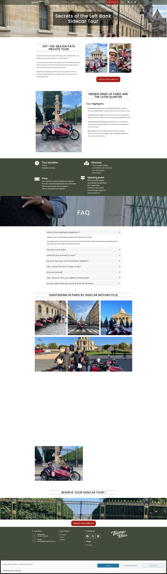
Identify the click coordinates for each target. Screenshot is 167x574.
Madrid (62, 539)
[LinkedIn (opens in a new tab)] (135, 2)
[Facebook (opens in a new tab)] (128, 2)
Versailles (63, 534)
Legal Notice (17, 570)
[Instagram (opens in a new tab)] (131, 2)
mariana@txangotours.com (46, 541)
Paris (62, 537)
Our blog (89, 545)
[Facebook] (87, 536)
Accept (108, 565)
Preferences (153, 565)
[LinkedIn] (98, 536)
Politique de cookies (8, 570)
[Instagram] (92, 536)
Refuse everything (131, 565)
